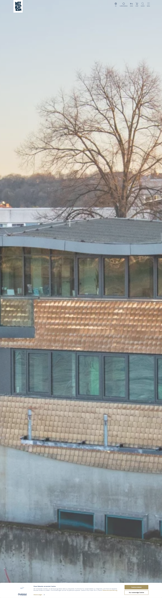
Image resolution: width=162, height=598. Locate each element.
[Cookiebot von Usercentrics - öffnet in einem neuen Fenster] (22, 594)
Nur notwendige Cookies (136, 592)
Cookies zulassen (136, 587)
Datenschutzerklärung (110, 590)
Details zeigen (38, 595)
